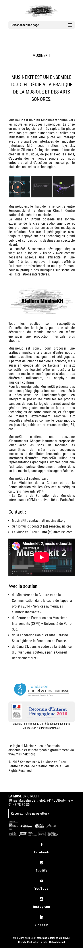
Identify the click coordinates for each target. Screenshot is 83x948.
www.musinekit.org (21, 754)
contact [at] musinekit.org (47, 520)
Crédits (22, 942)
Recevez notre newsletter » (30, 813)
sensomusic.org (60, 526)
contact (37, 526)
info (44, 532)
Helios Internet (57, 942)
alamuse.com (62, 532)
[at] (45, 526)
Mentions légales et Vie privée (53, 938)
